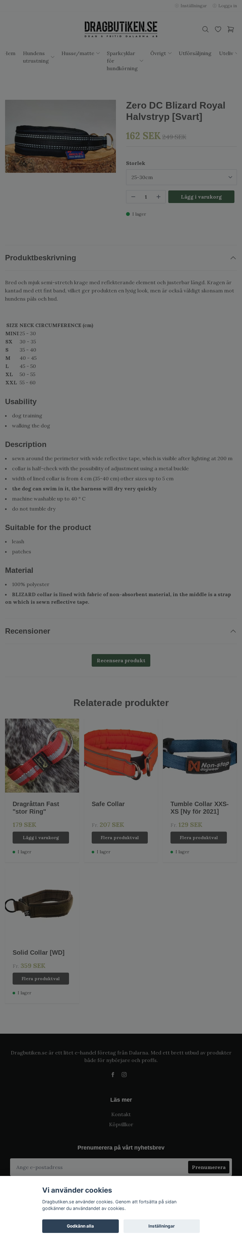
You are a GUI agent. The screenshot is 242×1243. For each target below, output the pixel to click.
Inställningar (161, 1226)
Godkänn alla (80, 1226)
